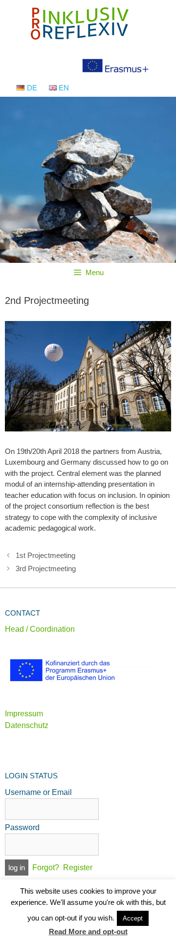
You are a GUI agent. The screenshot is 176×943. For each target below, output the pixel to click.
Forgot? (45, 867)
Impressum (24, 713)
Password (22, 827)
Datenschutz (26, 725)
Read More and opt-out (88, 931)
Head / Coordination (40, 629)
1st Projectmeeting (45, 555)
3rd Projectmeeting (46, 568)
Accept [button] (133, 918)
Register (77, 867)
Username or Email (38, 792)
